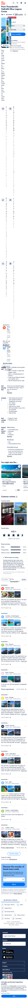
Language (5, 932)
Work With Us (6, 969)
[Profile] (25, 3)
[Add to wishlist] (19, 466)
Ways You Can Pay (7, 972)
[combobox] (15, 581)
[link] (11, 478)
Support (4, 962)
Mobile (4, 948)
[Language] (21, 3)
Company (4, 966)
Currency (5, 940)
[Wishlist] (17, 3)
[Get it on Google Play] (8, 952)
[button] (6, 14)
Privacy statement (18, 893)
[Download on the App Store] (8, 957)
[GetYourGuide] (3, 3)
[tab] (10, 900)
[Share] (25, 14)
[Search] (13, 3)
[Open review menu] (25, 589)
